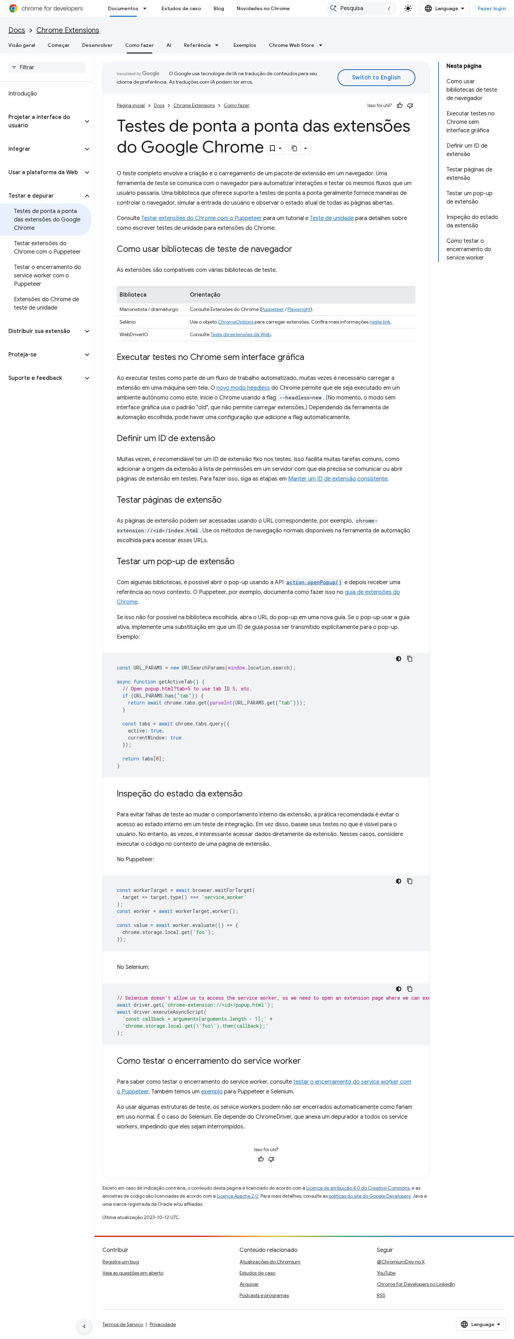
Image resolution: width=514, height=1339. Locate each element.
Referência (197, 45)
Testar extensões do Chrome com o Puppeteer (201, 218)
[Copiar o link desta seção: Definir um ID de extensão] (222, 439)
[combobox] (361, 8)
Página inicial (131, 105)
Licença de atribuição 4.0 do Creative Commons (357, 1188)
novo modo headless (243, 387)
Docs (16, 30)
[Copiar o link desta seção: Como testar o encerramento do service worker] (308, 1061)
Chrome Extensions (67, 30)
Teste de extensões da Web (240, 334)
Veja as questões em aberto (132, 1273)
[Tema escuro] (398, 658)
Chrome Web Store (291, 45)
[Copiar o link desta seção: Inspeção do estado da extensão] (250, 794)
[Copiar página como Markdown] (294, 148)
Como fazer (139, 45)
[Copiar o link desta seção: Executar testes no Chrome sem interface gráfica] (311, 358)
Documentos (123, 8)
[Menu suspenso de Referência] (218, 45)
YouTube (386, 1273)
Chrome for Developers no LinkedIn (416, 1284)
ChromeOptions (236, 322)
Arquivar (249, 1284)
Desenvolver (97, 45)
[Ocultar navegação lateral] (84, 1326)
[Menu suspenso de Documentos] (146, 8)
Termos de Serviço (122, 1324)
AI (168, 45)
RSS (381, 1295)
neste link (380, 322)
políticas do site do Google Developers (370, 1196)
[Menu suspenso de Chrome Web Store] (322, 45)
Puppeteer (272, 309)
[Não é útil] (410, 105)
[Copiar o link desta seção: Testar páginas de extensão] (229, 500)
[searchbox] (47, 67)
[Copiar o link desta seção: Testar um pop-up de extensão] (242, 562)
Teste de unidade (332, 218)
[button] (41, 121)
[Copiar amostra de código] (409, 658)
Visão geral (21, 45)
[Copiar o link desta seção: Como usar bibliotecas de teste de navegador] (299, 250)
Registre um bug (120, 1262)
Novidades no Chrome (263, 8)
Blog (219, 8)
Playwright (298, 309)
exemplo (212, 1091)
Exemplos (245, 45)
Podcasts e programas (264, 1295)
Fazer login (492, 8)
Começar (59, 45)
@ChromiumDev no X (401, 1262)
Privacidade (163, 1324)
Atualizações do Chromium (270, 1262)
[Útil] (399, 105)
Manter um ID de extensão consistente (337, 478)
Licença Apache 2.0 (237, 1196)
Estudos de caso (181, 8)
